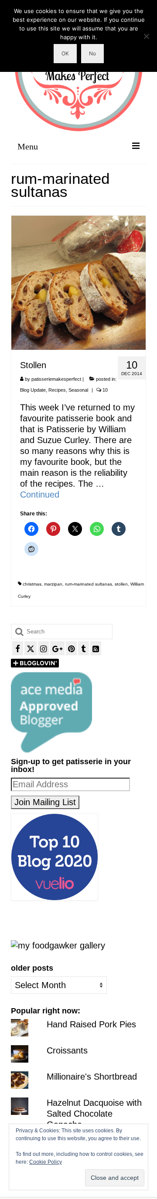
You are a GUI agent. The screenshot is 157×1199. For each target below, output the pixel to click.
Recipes (57, 390)
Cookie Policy (45, 1162)
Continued (39, 494)
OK (65, 53)
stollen (121, 584)
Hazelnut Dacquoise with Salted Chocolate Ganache (94, 1113)
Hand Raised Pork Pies (91, 1024)
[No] (146, 36)
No (92, 53)
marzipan (53, 584)
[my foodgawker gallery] (58, 945)
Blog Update (33, 390)
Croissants (67, 1050)
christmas (32, 584)
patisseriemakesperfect (56, 379)
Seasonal (78, 390)
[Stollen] (78, 282)
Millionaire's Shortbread (92, 1076)
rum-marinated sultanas (88, 584)
